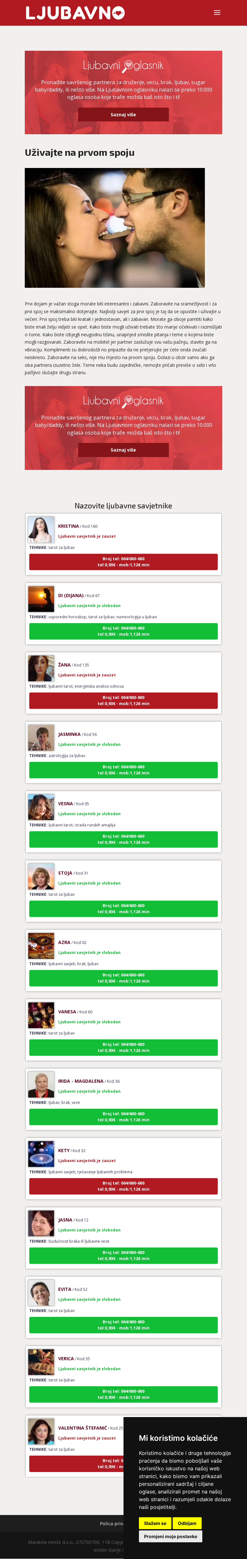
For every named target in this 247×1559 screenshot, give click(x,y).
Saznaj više (123, 114)
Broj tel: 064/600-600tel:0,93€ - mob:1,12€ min (123, 550)
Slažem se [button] (155, 1523)
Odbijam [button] (187, 1523)
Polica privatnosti (120, 1523)
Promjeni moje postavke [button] (170, 1536)
